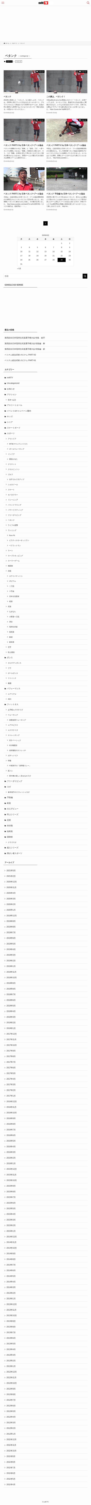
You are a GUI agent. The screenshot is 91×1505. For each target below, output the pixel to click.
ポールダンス (13, 673)
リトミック (12, 678)
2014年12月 (12, 1237)
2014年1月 (11, 1299)
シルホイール (13, 484)
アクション (11, 394)
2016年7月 (11, 1130)
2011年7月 (11, 1468)
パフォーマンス (13, 689)
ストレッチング (14, 735)
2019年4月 (11, 949)
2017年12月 (12, 1034)
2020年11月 (11, 887)
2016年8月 (11, 1124)
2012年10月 (12, 1383)
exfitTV (10, 378)
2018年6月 (11, 1000)
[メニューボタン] (3, 3)
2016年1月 (11, 1163)
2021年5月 (11, 871)
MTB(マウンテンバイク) (18, 444)
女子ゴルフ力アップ (16, 479)
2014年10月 (12, 1248)
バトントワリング (14, 505)
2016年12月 (12, 1101)
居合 (11, 622)
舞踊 (9, 683)
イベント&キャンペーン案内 (19, 411)
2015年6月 (11, 1203)
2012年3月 (11, 1423)
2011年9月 (11, 1456)
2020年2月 (11, 904)
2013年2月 (11, 1361)
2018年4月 (11, 1011)
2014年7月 (11, 1265)
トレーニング (13, 500)
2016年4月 (11, 1147)
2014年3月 (11, 1287)
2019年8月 (11, 927)
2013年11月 (11, 1310)
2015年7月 (11, 1197)
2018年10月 (12, 978)
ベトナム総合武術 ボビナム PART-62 (20, 355)
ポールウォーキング (16, 449)
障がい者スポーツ (14, 853)
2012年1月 (11, 1434)
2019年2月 (11, 961)
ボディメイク (13, 755)
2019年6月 (11, 938)
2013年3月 (11, 1355)
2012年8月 (11, 1394)
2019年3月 (11, 955)
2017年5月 (11, 1073)
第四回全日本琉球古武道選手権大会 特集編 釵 (25, 349)
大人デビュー (12, 809)
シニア (10, 422)
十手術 (11, 591)
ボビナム (12, 581)
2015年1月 (11, 1231)
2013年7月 (11, 1332)
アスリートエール (14, 405)
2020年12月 (12, 882)
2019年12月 (12, 916)
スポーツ (9, 61)
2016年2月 (11, 1158)
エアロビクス (13, 725)
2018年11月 (11, 972)
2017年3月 (11, 1084)
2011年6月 (11, 1473)
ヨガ (9, 787)
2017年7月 (11, 1062)
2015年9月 (11, 1186)
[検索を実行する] (85, 276)
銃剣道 (11, 642)
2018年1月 (11, 1028)
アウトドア (12, 439)
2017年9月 (11, 1051)
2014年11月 (11, 1242)
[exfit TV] (45, 3)
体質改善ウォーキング (17, 720)
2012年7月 (11, 1400)
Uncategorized (13, 383)
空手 (9, 647)
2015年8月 (11, 1192)
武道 (9, 606)
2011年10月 (11, 1451)
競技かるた (13, 459)
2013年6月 (11, 1338)
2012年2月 (11, 1428)
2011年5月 (11, 1479)
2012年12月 (12, 1372)
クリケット (12, 464)
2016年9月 (11, 1118)
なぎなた (12, 612)
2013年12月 (12, 1304)
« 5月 (19, 268)
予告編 (10, 797)
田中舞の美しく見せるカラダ (20, 776)
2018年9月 (11, 983)
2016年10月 (12, 1113)
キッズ (10, 416)
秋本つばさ (12, 400)
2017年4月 (11, 1079)
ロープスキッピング (15, 556)
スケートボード (13, 428)
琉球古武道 (13, 627)
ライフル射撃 (13, 525)
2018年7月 (11, 994)
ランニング (12, 530)
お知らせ (11, 389)
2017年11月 (11, 1039)
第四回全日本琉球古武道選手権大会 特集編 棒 (25, 343)
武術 (9, 571)
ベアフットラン (15, 545)
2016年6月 (11, 1135)
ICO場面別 (13, 745)
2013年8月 (11, 1327)
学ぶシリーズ (12, 814)
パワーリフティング (15, 510)
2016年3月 (11, 1152)
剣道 (9, 803)
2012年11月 (11, 1378)
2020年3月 (11, 899)
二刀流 (11, 586)
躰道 (11, 637)
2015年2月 (11, 1225)
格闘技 (10, 566)
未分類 (10, 826)
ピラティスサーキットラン (19, 540)
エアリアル (12, 694)
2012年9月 (11, 1389)
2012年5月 (11, 1411)
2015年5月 (11, 1208)
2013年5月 (11, 1344)
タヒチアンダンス (14, 663)
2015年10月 (12, 1180)
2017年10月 (12, 1045)
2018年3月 (11, 1017)
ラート (10, 551)
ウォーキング (13, 715)
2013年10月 (12, 1315)
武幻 (9, 699)
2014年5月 (11, 1276)
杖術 (11, 601)
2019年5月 (11, 944)
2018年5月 (11, 1006)
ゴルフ (10, 474)
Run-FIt (12, 535)
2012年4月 (11, 1417)
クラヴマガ (12, 842)
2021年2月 (11, 876)
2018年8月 (11, 989)
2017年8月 (11, 1056)
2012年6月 (11, 1406)
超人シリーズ (12, 848)
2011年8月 (11, 1462)
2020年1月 (11, 910)
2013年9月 (11, 1321)
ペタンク (11, 520)
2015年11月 (11, 1175)
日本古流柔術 (14, 596)
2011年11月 (11, 1445)
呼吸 (9, 761)
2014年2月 (11, 1293)
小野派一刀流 (14, 617)
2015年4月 (11, 1214)
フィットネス (12, 704)
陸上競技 (11, 652)
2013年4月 (11, 1349)
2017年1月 (11, 1096)
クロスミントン (14, 469)
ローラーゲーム (14, 561)
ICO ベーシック (15, 740)
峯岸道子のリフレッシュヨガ (19, 792)
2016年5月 (11, 1141)
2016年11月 (11, 1107)
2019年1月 (11, 966)
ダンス (10, 658)
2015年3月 (11, 1220)
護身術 (10, 837)
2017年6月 (11, 1068)
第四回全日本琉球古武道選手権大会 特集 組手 (25, 338)
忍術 (9, 820)
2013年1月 (11, 1366)
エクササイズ (13, 730)
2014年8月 (11, 1259)
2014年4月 (11, 1282)
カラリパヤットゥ (16, 576)
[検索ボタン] (88, 3)
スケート (11, 490)
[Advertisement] (45, 23)
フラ (9, 668)
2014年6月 (11, 1270)
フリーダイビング (14, 515)
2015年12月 (12, 1169)
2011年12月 (11, 1439)
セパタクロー (13, 495)
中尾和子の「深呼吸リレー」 (20, 766)
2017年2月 (11, 1090)
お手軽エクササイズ (15, 710)
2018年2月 (11, 1023)
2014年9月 (11, 1254)
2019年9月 (11, 921)
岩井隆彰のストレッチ (17, 750)
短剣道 (11, 632)
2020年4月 (11, 893)
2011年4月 (11, 1484)
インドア (11, 454)
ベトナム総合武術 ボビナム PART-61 (20, 360)
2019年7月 (11, 932)
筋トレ (10, 771)
